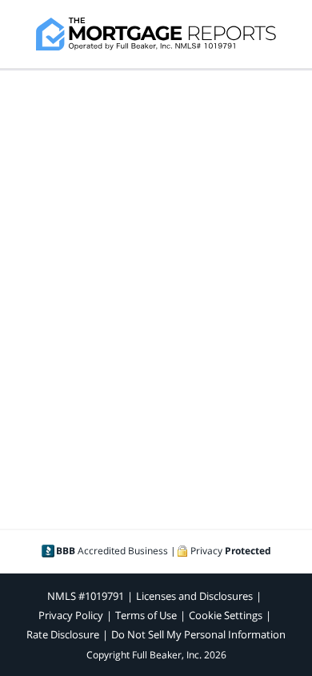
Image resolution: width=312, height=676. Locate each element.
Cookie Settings (225, 615)
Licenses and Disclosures (194, 596)
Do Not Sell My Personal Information (198, 634)
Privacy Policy (70, 615)
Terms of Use (146, 615)
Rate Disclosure (62, 634)
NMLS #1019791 (85, 596)
